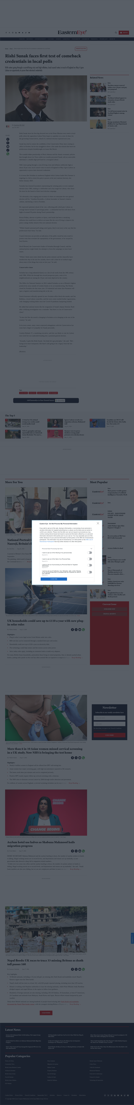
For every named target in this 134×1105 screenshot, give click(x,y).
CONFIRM (54, 579)
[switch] (89, 552)
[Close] (98, 524)
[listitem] (67, 549)
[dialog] (67, 552)
